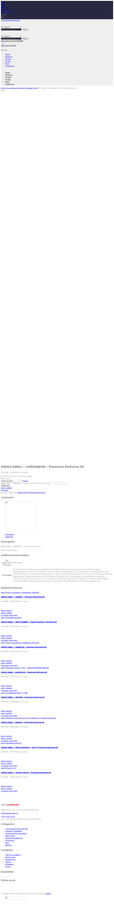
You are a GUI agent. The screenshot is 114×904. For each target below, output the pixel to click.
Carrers (8, 862)
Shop (7, 64)
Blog (2, 3)
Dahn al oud (10, 836)
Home (7, 54)
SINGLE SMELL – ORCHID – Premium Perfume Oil (22, 697)
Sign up (10, 12)
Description (9, 534)
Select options (6, 611)
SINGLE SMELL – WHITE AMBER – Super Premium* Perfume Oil (29, 622)
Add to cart (5, 486)
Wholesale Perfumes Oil (36, 493)
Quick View (13, 615)
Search (25, 29)
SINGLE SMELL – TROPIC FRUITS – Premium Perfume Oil (26, 772)
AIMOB (48, 894)
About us (4, 8)
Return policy (10, 857)
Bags (7, 843)
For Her (8, 61)
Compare (4, 490)
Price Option (5, 479)
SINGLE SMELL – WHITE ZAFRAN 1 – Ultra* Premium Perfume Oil (29, 747)
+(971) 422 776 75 (8, 817)
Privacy (8, 866)
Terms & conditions (13, 855)
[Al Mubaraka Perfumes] (10, 20)
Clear (26, 481)
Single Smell (32, 88)
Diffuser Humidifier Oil (13, 838)
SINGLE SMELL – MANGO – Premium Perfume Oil (22, 722)
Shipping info (10, 859)
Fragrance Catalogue (13, 831)
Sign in (3, 12)
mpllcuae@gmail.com (9, 813)
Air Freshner (9, 840)
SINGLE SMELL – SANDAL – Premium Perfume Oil (22, 597)
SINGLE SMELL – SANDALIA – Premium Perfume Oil (23, 647)
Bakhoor (8, 845)
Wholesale (9, 864)
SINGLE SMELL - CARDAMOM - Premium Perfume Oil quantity (24, 483)
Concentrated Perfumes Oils (17, 88)
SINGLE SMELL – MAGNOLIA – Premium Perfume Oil (24, 672)
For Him (8, 59)
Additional (9, 537)
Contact (4, 10)
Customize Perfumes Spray (16, 833)
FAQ (2, 5)
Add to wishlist (6, 488)
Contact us (9, 66)
